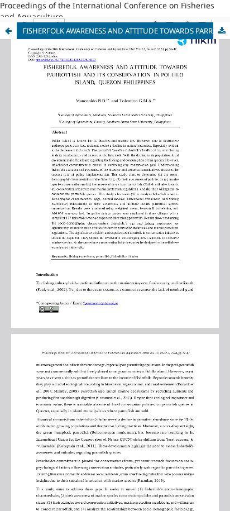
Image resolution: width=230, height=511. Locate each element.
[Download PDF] (221, 30)
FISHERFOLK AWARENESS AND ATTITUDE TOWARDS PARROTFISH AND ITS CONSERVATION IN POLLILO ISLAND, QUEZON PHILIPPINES (126, 31)
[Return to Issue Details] (8, 30)
